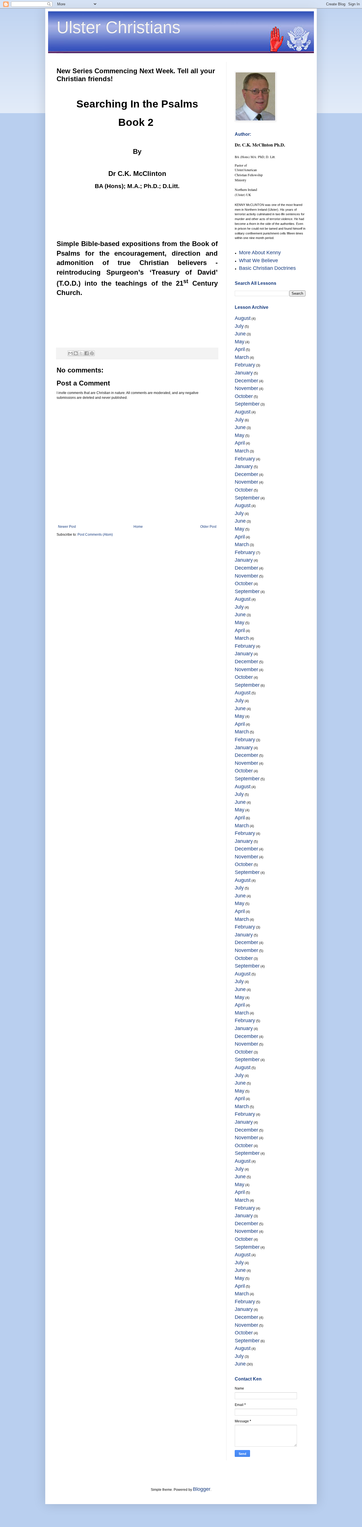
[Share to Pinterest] (92, 353)
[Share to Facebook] (86, 353)
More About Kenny (260, 252)
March (242, 357)
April (240, 349)
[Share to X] (81, 353)
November (246, 388)
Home (138, 527)
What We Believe (258, 260)
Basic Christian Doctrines (267, 268)
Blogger (201, 1489)
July (239, 326)
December (246, 381)
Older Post (208, 527)
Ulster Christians (118, 27)
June (240, 334)
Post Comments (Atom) (95, 535)
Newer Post (67, 527)
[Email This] (70, 353)
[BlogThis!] (76, 353)
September (247, 404)
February (245, 365)
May (239, 341)
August (243, 318)
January (244, 373)
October (244, 396)
